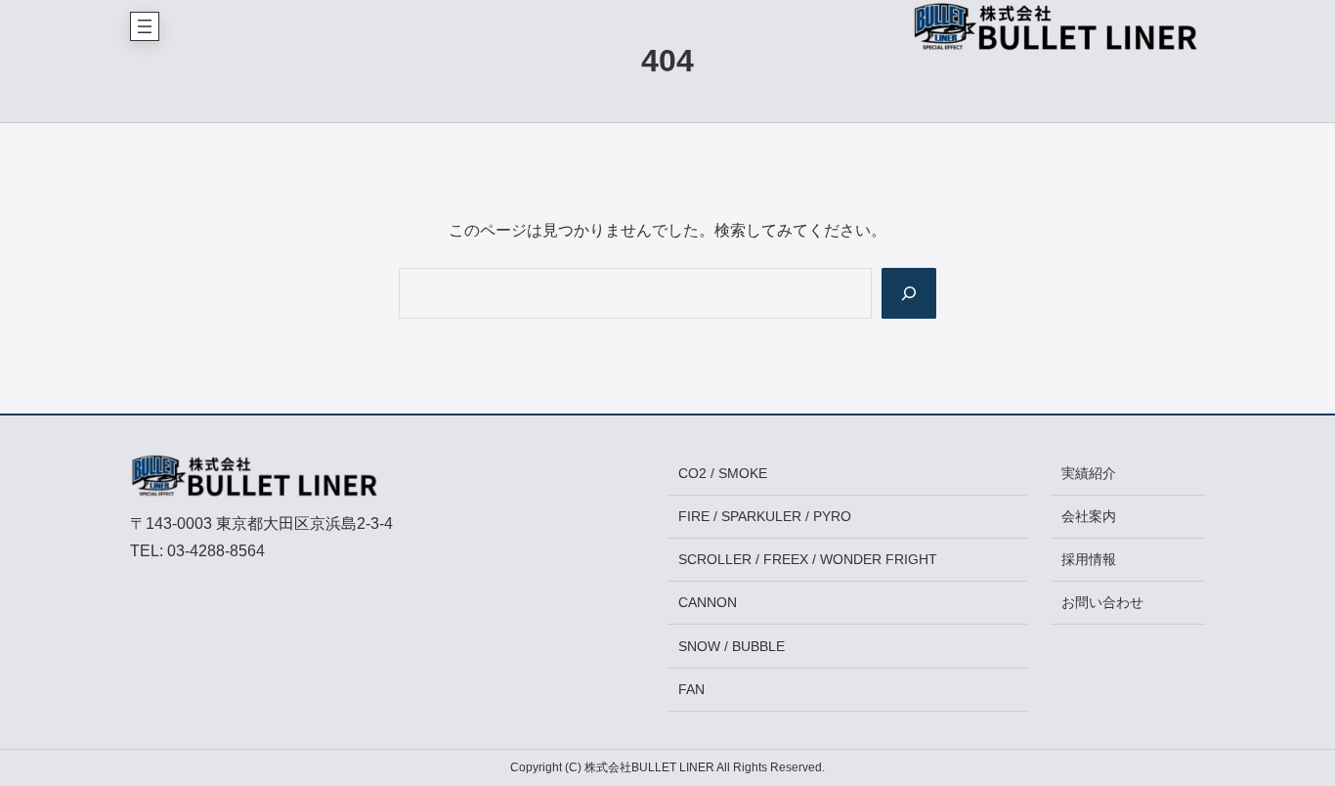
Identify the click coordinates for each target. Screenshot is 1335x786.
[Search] (909, 293)
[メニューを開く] (144, 26)
